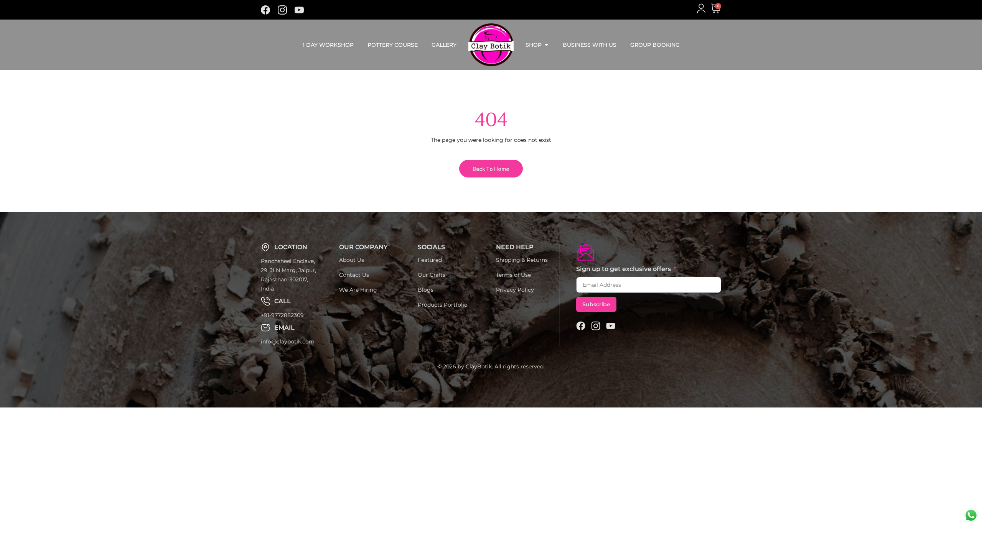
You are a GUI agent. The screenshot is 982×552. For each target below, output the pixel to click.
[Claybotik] (282, 10)
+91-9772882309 (282, 315)
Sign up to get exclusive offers (624, 269)
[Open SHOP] (546, 45)
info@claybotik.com (288, 341)
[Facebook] (265, 10)
